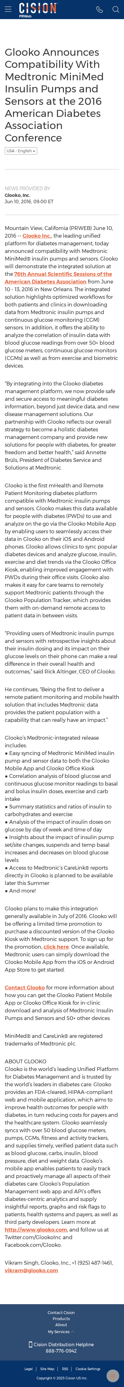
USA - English (20, 150)
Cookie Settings (88, 1369)
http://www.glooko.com (36, 1230)
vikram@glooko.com (31, 1271)
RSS (65, 1369)
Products (61, 1318)
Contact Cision (61, 1312)
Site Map (47, 1369)
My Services (59, 1331)
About (61, 1324)
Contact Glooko (25, 988)
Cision (70, 1378)
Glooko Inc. (37, 236)
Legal (28, 1369)
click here (56, 947)
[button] (100, 9)
